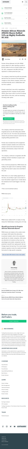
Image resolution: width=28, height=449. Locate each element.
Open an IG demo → (8, 118)
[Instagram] (6, 426)
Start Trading (14, 321)
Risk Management (6, 385)
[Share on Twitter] (20, 59)
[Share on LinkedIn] (22, 59)
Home (3, 28)
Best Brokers (4, 373)
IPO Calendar (5, 404)
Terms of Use (4, 438)
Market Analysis (5, 415)
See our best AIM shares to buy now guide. (13, 254)
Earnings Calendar (6, 401)
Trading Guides (5, 391)
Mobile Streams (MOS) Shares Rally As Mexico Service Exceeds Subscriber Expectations (12, 297)
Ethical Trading (5, 389)
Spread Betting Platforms (7, 371)
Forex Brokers (5, 368)
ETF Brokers (4, 366)
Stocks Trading (5, 383)
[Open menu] (22, 2)
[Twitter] (10, 426)
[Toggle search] (26, 2)
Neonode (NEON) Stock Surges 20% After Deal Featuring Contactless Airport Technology (12, 290)
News (6, 28)
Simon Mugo (7, 59)
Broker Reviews (5, 375)
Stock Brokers (5, 364)
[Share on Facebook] (25, 59)
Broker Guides (5, 393)
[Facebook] (3, 426)
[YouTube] (14, 426)
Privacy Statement (5, 441)
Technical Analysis (6, 387)
